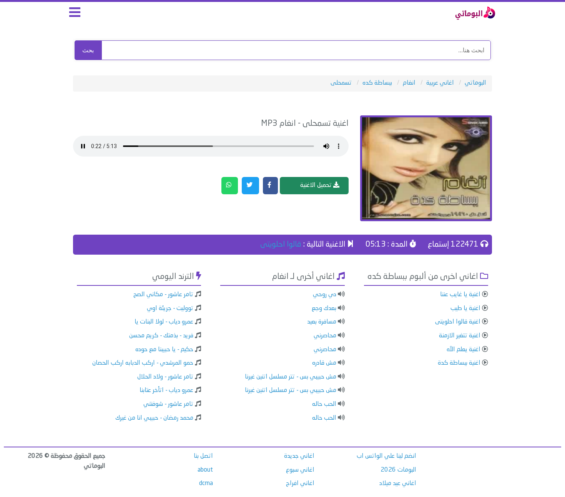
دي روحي (324, 295)
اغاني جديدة (299, 456)
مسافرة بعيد (321, 322)
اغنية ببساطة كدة (459, 363)
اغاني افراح (300, 483)
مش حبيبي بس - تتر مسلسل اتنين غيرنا (290, 377)
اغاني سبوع (300, 470)
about (205, 470)
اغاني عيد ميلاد (397, 483)
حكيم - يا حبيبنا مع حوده (164, 350)
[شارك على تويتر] (250, 186)
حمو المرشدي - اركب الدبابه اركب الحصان (142, 363)
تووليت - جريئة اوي (170, 308)
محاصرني (325, 336)
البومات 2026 (398, 470)
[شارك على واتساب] (229, 186)
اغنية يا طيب (465, 308)
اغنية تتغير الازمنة (459, 336)
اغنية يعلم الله (463, 350)
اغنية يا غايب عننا (460, 295)
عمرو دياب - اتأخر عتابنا (166, 390)
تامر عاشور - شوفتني (168, 404)
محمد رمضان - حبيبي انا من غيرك (154, 418)
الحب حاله (324, 404)
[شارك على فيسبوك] (270, 186)
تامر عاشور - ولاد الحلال (165, 377)
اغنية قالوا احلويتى (457, 322)
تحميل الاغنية (316, 185)
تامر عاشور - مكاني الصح (163, 295)
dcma (206, 483)
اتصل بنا (203, 456)
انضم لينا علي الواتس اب (386, 456)
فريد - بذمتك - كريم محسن (161, 336)
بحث (88, 50)
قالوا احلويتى (280, 244)
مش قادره (324, 363)
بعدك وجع (324, 308)
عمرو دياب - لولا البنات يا (164, 322)
